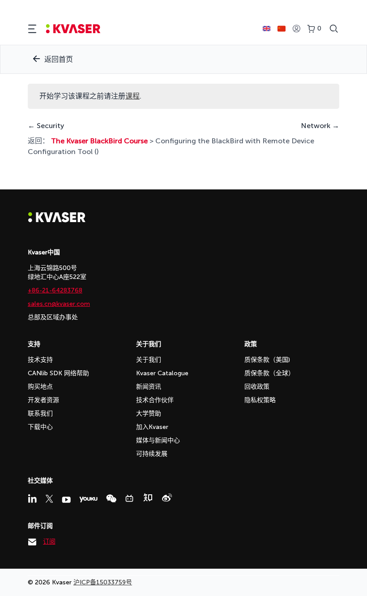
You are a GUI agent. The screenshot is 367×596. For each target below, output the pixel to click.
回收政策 (256, 386)
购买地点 (40, 386)
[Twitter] (49, 499)
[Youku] (88, 499)
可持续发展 (151, 454)
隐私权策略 (260, 400)
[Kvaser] (57, 220)
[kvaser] (73, 29)
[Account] (296, 29)
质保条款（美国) (267, 360)
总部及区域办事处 (53, 317)
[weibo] (167, 497)
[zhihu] (147, 497)
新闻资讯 (148, 386)
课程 (132, 96)
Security (49, 125)
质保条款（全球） (269, 373)
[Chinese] (281, 29)
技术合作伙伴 (155, 400)
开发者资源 (43, 400)
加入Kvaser (152, 427)
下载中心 (40, 427)
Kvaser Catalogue (162, 373)
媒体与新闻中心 (158, 440)
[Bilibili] (129, 498)
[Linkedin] (32, 498)
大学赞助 (148, 413)
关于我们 (148, 360)
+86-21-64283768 (55, 290)
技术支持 (40, 360)
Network (316, 125)
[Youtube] (66, 500)
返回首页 (58, 59)
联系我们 (40, 413)
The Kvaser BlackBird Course (99, 141)
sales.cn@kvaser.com (59, 304)
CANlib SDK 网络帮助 (58, 373)
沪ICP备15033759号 (102, 582)
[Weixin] (111, 498)
